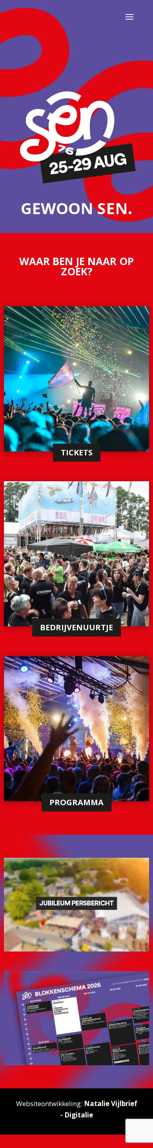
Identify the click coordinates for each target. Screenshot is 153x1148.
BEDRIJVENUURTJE (76, 627)
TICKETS (77, 452)
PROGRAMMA (76, 802)
